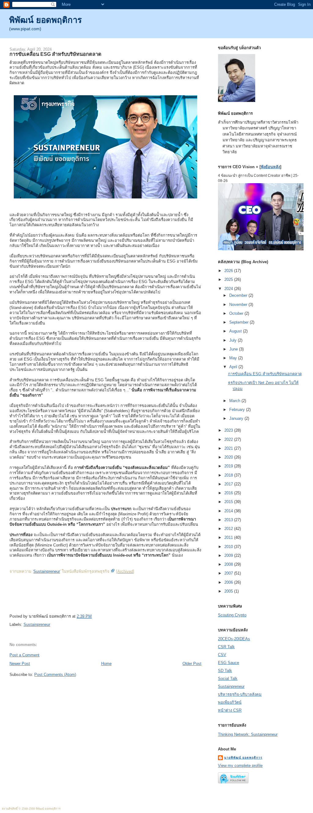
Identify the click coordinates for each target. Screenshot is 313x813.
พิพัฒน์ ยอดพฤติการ (45, 20)
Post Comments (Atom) (55, 674)
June (234, 349)
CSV (222, 654)
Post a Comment (24, 655)
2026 (229, 270)
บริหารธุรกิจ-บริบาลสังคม (240, 694)
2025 (229, 279)
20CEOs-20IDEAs (234, 639)
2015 (229, 501)
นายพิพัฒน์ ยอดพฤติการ (243, 757)
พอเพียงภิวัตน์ (229, 702)
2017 (229, 484)
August (236, 331)
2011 (229, 537)
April (233, 367)
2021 (229, 448)
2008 (229, 564)
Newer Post (19, 663)
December (239, 295)
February (237, 409)
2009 (229, 555)
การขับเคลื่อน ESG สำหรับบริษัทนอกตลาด (55, 54)
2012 (229, 528)
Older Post (191, 663)
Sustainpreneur (46, 571)
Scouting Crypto (232, 615)
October (237, 313)
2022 (229, 439)
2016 (229, 493)
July (233, 340)
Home (106, 663)
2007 (229, 573)
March (235, 400)
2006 (229, 582)
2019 (229, 466)
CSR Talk (226, 646)
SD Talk (225, 670)
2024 (229, 288)
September (239, 322)
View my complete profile (240, 765)
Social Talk (228, 678)
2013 (229, 519)
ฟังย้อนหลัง (270, 167)
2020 (229, 457)
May (233, 358)
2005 (229, 591)
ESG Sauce (228, 662)
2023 (229, 430)
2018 (229, 475)
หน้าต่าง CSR (229, 710)
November (239, 304)
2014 (229, 511)
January (237, 418)
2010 (229, 546)
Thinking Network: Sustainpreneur (248, 734)
